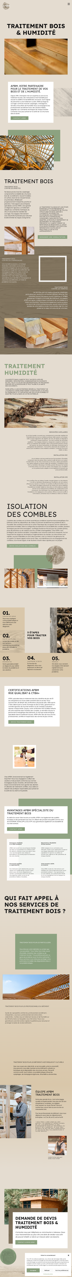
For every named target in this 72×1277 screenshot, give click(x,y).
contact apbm (16, 829)
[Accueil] (6, 6)
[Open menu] (69, 4)
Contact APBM (19, 118)
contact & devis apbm (26, 1242)
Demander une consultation (52, 237)
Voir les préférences (61, 1270)
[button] (68, 1255)
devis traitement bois (21, 722)
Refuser (47, 1270)
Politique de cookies (48, 1274)
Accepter (33, 1270)
